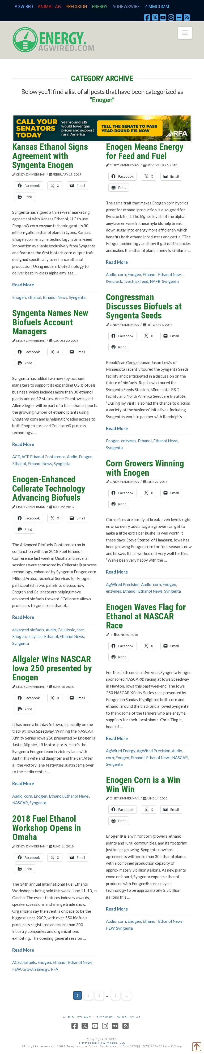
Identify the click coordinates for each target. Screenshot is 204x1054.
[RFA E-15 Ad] (102, 127)
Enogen (19, 297)
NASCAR (180, 757)
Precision (76, 6)
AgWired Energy (120, 750)
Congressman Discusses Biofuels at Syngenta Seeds (144, 306)
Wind (122, 1017)
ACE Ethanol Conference (43, 456)
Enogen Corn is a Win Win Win (143, 784)
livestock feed (136, 281)
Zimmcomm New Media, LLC (102, 1042)
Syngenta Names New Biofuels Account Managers (50, 322)
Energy (100, 6)
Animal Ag (49, 6)
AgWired (24, 6)
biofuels (29, 962)
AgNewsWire (126, 6)
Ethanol (34, 297)
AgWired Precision (122, 584)
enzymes (128, 440)
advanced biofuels (28, 629)
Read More (23, 284)
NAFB (155, 281)
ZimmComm (156, 6)
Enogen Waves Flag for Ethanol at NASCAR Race (146, 616)
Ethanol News (55, 297)
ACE (16, 456)
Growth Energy (35, 969)
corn (122, 274)
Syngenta (77, 297)
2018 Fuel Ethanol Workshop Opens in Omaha (46, 828)
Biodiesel (105, 1017)
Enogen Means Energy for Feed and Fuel (145, 151)
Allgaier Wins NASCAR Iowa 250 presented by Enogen (52, 668)
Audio (111, 274)
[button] (185, 33)
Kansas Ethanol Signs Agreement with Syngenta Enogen (50, 156)
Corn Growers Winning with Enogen (145, 468)
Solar (135, 1017)
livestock (114, 281)
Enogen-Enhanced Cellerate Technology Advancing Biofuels (48, 488)
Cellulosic (66, 629)
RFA (54, 969)
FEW (110, 928)
